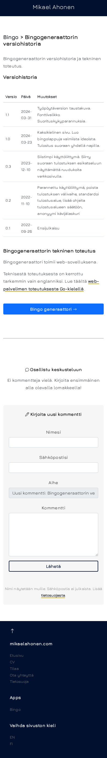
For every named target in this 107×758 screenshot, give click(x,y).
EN (12, 737)
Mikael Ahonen (53, 6)
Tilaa (14, 668)
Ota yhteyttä (21, 675)
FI (11, 743)
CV (12, 661)
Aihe (53, 482)
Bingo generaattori (51, 309)
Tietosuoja (19, 681)
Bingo (11, 37)
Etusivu (17, 655)
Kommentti (53, 507)
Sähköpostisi (53, 457)
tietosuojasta (53, 595)
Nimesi (53, 431)
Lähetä (53, 566)
